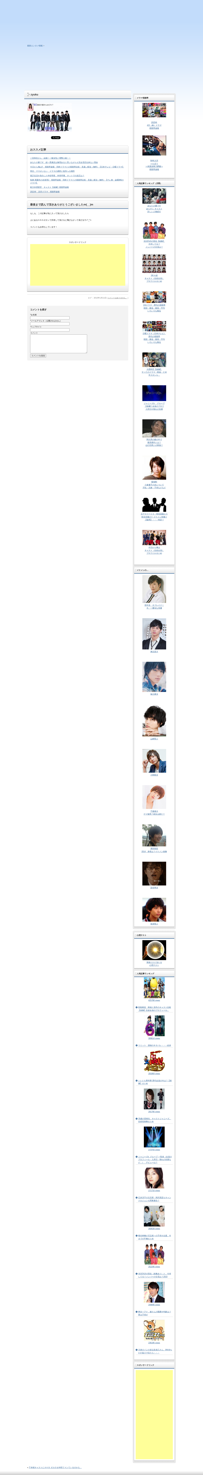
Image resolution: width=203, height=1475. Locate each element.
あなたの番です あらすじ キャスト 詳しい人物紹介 (154, 209)
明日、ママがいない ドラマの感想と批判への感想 (52, 171)
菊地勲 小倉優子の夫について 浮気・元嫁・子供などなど (154, 485)
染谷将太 (154, 888)
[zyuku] (49, 131)
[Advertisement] (101, 68)
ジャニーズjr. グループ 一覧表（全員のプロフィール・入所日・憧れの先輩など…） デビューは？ (155, 1160)
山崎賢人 (154, 739)
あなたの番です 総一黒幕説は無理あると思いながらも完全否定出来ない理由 (64, 162)
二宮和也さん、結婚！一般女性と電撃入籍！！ (50, 158)
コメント (34, 333)
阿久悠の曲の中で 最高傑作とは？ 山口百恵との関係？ (154, 442)
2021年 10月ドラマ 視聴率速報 (45, 192)
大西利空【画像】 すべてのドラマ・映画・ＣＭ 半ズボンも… (154, 372)
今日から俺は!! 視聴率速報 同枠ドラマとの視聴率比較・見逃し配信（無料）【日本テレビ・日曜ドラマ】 (77, 167)
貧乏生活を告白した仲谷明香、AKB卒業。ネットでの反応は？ (57, 176)
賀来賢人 (154, 924)
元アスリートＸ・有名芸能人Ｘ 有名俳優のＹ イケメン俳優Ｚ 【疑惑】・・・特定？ (154, 517)
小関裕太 (154, 775)
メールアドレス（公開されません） (46, 321)
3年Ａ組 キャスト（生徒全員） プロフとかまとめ (154, 278)
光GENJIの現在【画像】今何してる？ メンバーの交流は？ (154, 244)
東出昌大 (154, 651)
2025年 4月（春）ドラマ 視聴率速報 (154, 125)
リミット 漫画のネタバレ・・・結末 (154, 1045)
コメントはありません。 (117, 298)
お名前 (33, 315)
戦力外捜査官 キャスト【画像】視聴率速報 (49, 187)
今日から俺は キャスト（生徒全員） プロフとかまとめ (154, 550)
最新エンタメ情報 (35, 46)
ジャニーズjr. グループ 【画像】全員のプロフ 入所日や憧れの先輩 (154, 406)
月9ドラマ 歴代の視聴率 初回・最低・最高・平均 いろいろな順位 (154, 308)
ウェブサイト (36, 327)
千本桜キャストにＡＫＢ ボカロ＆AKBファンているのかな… (55, 1467)
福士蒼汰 (154, 694)
